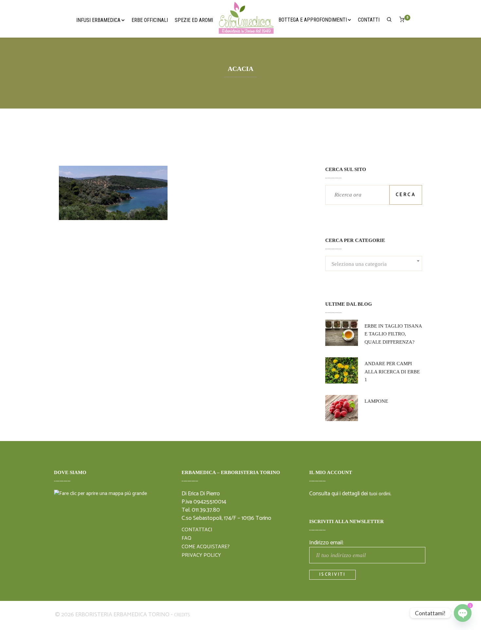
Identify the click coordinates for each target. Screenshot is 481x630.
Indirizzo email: (326, 543)
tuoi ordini (379, 494)
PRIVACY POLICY (201, 555)
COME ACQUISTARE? (206, 547)
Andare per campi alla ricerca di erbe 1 (392, 372)
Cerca (406, 195)
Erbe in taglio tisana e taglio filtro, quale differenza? (393, 334)
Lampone (376, 401)
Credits (182, 615)
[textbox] (374, 268)
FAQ (186, 538)
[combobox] (374, 264)
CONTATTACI (197, 530)
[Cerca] (389, 21)
